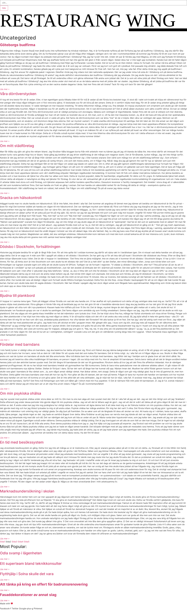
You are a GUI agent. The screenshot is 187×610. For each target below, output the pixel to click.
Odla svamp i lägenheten (21, 553)
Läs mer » (4, 89)
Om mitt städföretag (17, 146)
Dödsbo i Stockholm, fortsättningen (30, 246)
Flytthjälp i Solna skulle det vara (27, 574)
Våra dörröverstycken (18, 94)
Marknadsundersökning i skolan (27, 491)
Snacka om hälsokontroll (21, 198)
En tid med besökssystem (22, 442)
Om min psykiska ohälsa (20, 393)
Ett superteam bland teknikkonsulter (31, 563)
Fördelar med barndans (20, 344)
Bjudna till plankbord (17, 295)
